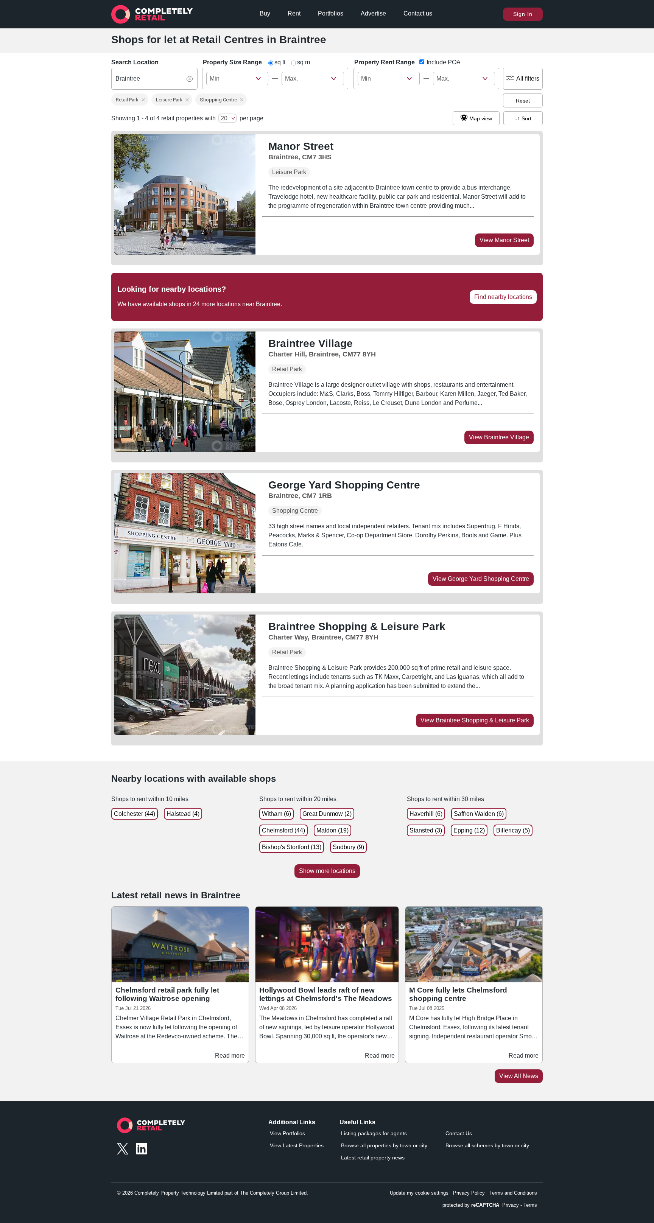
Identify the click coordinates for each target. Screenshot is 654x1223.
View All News (518, 1076)
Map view (480, 118)
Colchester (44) (134, 814)
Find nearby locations (503, 297)
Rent (294, 13)
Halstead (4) (183, 814)
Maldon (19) (332, 830)
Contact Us (458, 1133)
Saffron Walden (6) (479, 814)
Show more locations (327, 871)
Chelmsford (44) (283, 830)
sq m (303, 62)
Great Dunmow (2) (327, 814)
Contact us (417, 13)
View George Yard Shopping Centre (481, 579)
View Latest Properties (297, 1145)
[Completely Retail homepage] (151, 1127)
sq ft (279, 62)
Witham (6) (276, 814)
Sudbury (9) (348, 847)
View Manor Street (504, 240)
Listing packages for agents (374, 1133)
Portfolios (330, 13)
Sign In (523, 14)
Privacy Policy (469, 1193)
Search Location (135, 62)
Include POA (444, 62)
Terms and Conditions (513, 1193)
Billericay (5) (513, 830)
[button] (129, 99)
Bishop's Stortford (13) (291, 847)
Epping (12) (469, 830)
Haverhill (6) (426, 814)
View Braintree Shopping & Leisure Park (474, 720)
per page (251, 118)
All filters (527, 78)
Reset (523, 101)
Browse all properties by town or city (384, 1145)
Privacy (510, 1205)
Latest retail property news (373, 1158)
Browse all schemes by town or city (487, 1145)
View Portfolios (287, 1133)
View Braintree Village (499, 437)
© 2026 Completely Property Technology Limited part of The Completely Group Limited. (212, 1193)
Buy (265, 13)
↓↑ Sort (523, 118)
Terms (530, 1205)
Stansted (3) (426, 830)
